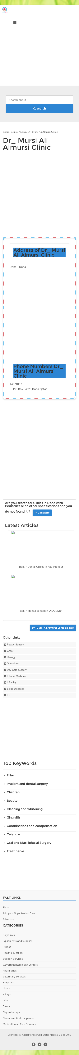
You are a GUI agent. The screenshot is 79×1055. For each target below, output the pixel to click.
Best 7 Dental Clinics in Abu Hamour (41, 566)
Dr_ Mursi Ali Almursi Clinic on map (53, 627)
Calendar (13, 834)
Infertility (11, 682)
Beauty (12, 800)
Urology (11, 657)
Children (13, 792)
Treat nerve (15, 851)
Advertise (8, 919)
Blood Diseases (15, 688)
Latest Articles (22, 525)
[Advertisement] (39, 46)
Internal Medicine (16, 676)
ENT (9, 695)
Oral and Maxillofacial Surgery (29, 843)
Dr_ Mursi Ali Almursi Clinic (27, 143)
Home (6, 131)
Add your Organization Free (19, 913)
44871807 (16, 384)
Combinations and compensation (32, 826)
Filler (10, 775)
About (6, 907)
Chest (10, 650)
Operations (13, 663)
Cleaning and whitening (25, 809)
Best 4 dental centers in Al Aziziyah (41, 611)
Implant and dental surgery (27, 784)
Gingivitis (14, 817)
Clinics (14, 131)
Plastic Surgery (15, 644)
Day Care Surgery (17, 669)
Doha (23, 131)
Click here (43, 512)
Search (41, 108)
